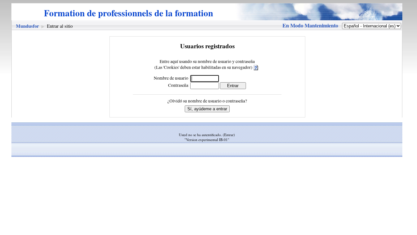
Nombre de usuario (171, 78)
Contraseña (178, 85)
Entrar (229, 134)
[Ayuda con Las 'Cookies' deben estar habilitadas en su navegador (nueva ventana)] (256, 67)
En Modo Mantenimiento (310, 25)
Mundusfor (27, 26)
